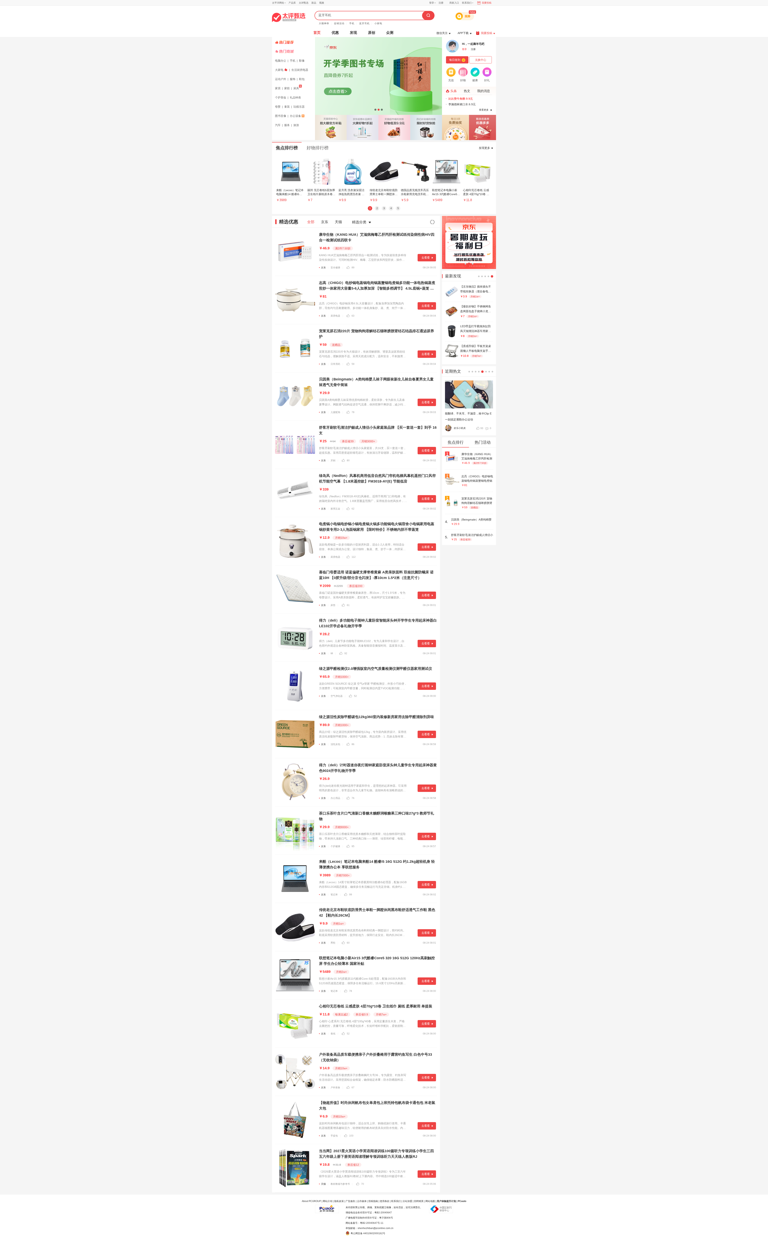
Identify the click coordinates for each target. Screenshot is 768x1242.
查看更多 (484, 109)
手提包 (334, 1135)
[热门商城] (294, 51)
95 (353, 846)
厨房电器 (335, 315)
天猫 (338, 222)
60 (348, 942)
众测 (389, 33)
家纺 (287, 88)
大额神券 (324, 23)
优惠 (335, 33)
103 (351, 1135)
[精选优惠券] (482, 127)
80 (348, 460)
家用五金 (335, 508)
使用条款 (384, 1201)
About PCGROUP (311, 1201)
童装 (287, 106)
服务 (287, 125)
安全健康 (335, 267)
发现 (353, 33)
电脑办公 (280, 60)
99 (350, 894)
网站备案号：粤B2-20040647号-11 (364, 1223)
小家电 (378, 23)
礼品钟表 (295, 97)
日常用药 (335, 364)
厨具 (296, 88)
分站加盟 (407, 1201)
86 (353, 744)
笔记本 (334, 894)
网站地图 (430, 1201)
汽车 (278, 125)
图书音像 (280, 115)
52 (355, 696)
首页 (317, 33)
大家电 (279, 69)
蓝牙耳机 (364, 23)
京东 (324, 222)
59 (353, 364)
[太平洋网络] (327, 1207)
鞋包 (302, 79)
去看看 (425, 257)
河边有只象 (460, 428)
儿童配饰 (335, 412)
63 (353, 315)
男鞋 (333, 942)
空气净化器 (337, 696)
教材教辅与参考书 (340, 1184)
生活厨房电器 (299, 69)
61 (348, 605)
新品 (313, 2)
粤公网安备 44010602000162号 (368, 1233)
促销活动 (339, 23)
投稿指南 (373, 1201)
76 (353, 798)
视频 (321, 2)
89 (353, 267)
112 (354, 557)
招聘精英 (419, 1201)
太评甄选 (303, 2)
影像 (302, 60)
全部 (310, 222)
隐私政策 (339, 1201)
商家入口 (454, 2)
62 (353, 508)
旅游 (296, 125)
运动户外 (280, 79)
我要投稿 (486, 2)
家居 (278, 88)
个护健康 (335, 846)
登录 (431, 2)
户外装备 (335, 1087)
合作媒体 (362, 1201)
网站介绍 (327, 1201)
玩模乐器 (299, 106)
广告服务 (350, 1201)
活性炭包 (335, 744)
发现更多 (484, 147)
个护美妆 (280, 97)
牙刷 (333, 460)
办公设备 (295, 115)
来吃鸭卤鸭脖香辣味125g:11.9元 (468, 104)
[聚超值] (288, 17)
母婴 (278, 106)
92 (345, 653)
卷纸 (333, 1033)
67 (353, 1087)
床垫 (333, 605)
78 (353, 412)
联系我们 (396, 1201)
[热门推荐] (294, 42)
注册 (441, 2)
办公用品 (335, 798)
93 (481, 428)
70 (362, 1184)
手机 (351, 23)
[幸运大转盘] (455, 127)
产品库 (292, 2)
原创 (371, 33)
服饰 (292, 79)
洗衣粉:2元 (455, 98)
